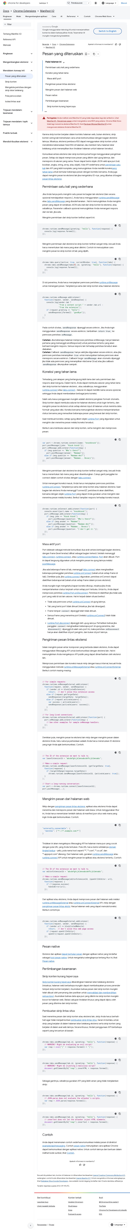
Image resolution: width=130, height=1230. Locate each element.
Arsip (70, 1210)
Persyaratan (42, 1225)
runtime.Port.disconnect (58, 623)
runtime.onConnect (51, 487)
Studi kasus (72, 1206)
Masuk (124, 3)
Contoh (87, 16)
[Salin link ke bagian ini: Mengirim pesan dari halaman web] (91, 799)
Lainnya (42, 3)
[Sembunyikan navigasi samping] (30, 1225)
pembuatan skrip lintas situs (84, 1020)
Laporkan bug (42, 1202)
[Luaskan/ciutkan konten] (63, 62)
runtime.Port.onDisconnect (75, 593)
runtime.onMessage (108, 282)
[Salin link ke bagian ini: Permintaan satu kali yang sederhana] (95, 186)
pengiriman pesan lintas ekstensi (70, 806)
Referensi (71, 16)
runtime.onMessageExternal (77, 667)
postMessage (48, 564)
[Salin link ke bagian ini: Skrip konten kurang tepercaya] (80, 976)
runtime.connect (50, 390)
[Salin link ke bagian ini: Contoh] (55, 1135)
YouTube (102, 1206)
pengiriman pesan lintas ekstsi (56, 906)
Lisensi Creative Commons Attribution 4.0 (109, 1175)
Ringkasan (7, 16)
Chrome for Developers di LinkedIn (113, 1210)
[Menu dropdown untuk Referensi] (79, 16)
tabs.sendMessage (56, 201)
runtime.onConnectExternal (107, 667)
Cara (54, 16)
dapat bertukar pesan (72, 954)
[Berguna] (116, 44)
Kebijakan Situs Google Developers (54, 1181)
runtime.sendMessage (109, 198)
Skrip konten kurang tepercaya (56, 982)
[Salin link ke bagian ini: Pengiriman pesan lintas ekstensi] (89, 639)
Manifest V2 (47, 11)
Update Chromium (75, 1202)
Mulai (18, 16)
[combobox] (78, 3)
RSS (100, 1214)
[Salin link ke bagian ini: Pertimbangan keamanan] (78, 969)
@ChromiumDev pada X (109, 1202)
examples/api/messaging (53, 1146)
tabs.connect (69, 390)
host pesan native (58, 957)
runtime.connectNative (87, 557)
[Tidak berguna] (120, 44)
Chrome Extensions (24, 11)
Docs (6, 11)
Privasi (51, 1225)
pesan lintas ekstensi (52, 179)
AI (61, 16)
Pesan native (48, 961)
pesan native (80, 1146)
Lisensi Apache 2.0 (83, 1178)
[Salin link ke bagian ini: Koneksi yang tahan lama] (79, 372)
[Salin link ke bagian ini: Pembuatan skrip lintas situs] (77, 1011)
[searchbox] (17, 24)
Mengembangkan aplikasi (36, 16)
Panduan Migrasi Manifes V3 (95, 124)
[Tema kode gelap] (116, 225)
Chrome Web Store (103, 16)
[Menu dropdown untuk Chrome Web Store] (114, 16)
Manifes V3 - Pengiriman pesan (59, 121)
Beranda (45, 44)
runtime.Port (93, 419)
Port (101, 557)
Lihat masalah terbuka (46, 1206)
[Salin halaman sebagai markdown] (94, 54)
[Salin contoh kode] (120, 225)
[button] (15, 53)
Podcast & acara (74, 1214)
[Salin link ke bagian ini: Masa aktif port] (63, 544)
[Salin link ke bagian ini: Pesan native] (62, 946)
